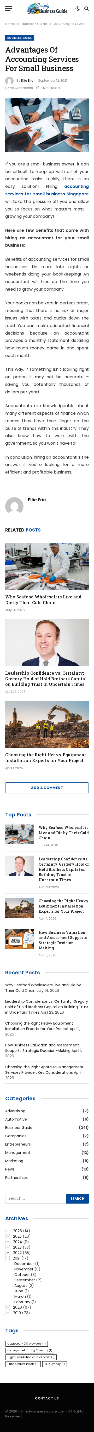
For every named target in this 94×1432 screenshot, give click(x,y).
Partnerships (16, 1177)
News (10, 1169)
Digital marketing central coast (31, 1357)
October (22, 1274)
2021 (16, 1258)
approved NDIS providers (27, 1344)
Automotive (16, 1119)
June (18, 1291)
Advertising (15, 1111)
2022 (17, 1252)
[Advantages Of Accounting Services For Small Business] (47, 125)
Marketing (14, 1161)
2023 (17, 1247)
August (20, 1285)
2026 (17, 1230)
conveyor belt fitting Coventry (30, 1350)
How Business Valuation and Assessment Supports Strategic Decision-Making (63, 940)
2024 (17, 1241)
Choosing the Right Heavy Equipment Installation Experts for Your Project (45, 757)
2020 (17, 1307)
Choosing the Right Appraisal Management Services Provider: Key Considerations (44, 1069)
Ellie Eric (27, 80)
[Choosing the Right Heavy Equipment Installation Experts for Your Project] (47, 724)
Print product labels (23, 1364)
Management (17, 1152)
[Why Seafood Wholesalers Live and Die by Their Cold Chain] (47, 566)
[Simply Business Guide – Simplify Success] (47, 8)
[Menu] (8, 8)
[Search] (86, 8)
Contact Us (47, 1398)
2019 (17, 1312)
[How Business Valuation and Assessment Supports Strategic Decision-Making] (19, 939)
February (22, 1302)
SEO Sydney (54, 1364)
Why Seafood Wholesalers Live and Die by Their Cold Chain (43, 599)
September (24, 1280)
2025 (17, 1236)
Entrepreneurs (18, 1144)
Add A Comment (47, 787)
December (24, 1263)
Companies (15, 1136)
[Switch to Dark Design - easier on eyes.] (77, 8)
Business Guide (19, 38)
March (20, 1296)
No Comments (21, 88)
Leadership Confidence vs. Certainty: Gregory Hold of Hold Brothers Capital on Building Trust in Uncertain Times (46, 678)
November (23, 1269)
